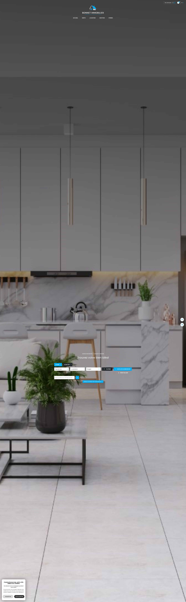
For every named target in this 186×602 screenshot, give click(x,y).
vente (84, 17)
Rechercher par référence (62, 375)
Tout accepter (19, 596)
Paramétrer (8, 596)
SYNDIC (111, 17)
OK (77, 377)
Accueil (75, 17)
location (92, 17)
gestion (102, 17)
